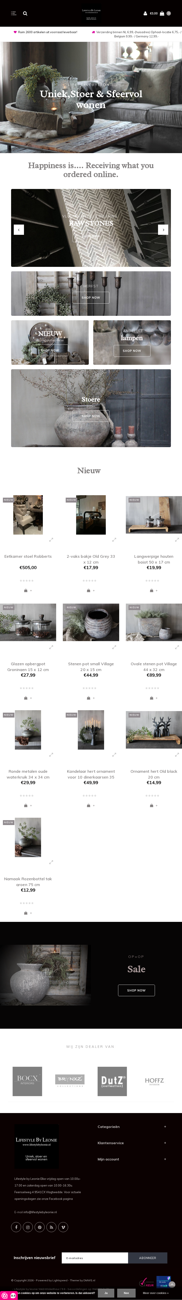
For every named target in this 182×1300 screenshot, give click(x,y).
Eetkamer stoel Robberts (28, 556)
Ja (106, 1293)
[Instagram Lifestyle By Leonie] (28, 1227)
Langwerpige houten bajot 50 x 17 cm (153, 559)
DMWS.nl (89, 1280)
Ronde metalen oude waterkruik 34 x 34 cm (28, 774)
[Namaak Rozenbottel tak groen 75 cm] (28, 837)
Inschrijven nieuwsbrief (34, 1257)
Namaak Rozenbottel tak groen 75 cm (28, 881)
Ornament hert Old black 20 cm (154, 774)
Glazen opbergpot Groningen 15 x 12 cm (28, 666)
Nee (126, 1293)
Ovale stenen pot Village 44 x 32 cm (154, 666)
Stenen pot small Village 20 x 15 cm (91, 666)
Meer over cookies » (156, 1293)
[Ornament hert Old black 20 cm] (154, 730)
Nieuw (89, 470)
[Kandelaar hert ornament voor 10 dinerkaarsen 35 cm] (91, 730)
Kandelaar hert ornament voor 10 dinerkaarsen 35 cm (91, 774)
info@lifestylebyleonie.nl (40, 1212)
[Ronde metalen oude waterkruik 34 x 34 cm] (28, 730)
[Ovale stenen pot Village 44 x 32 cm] (154, 622)
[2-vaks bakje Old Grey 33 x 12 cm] (91, 515)
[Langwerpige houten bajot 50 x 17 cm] (154, 515)
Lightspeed (59, 1280)
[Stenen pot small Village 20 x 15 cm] (91, 622)
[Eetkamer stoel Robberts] (28, 515)
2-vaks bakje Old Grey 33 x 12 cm (91, 559)
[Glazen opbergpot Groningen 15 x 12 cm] (28, 622)
